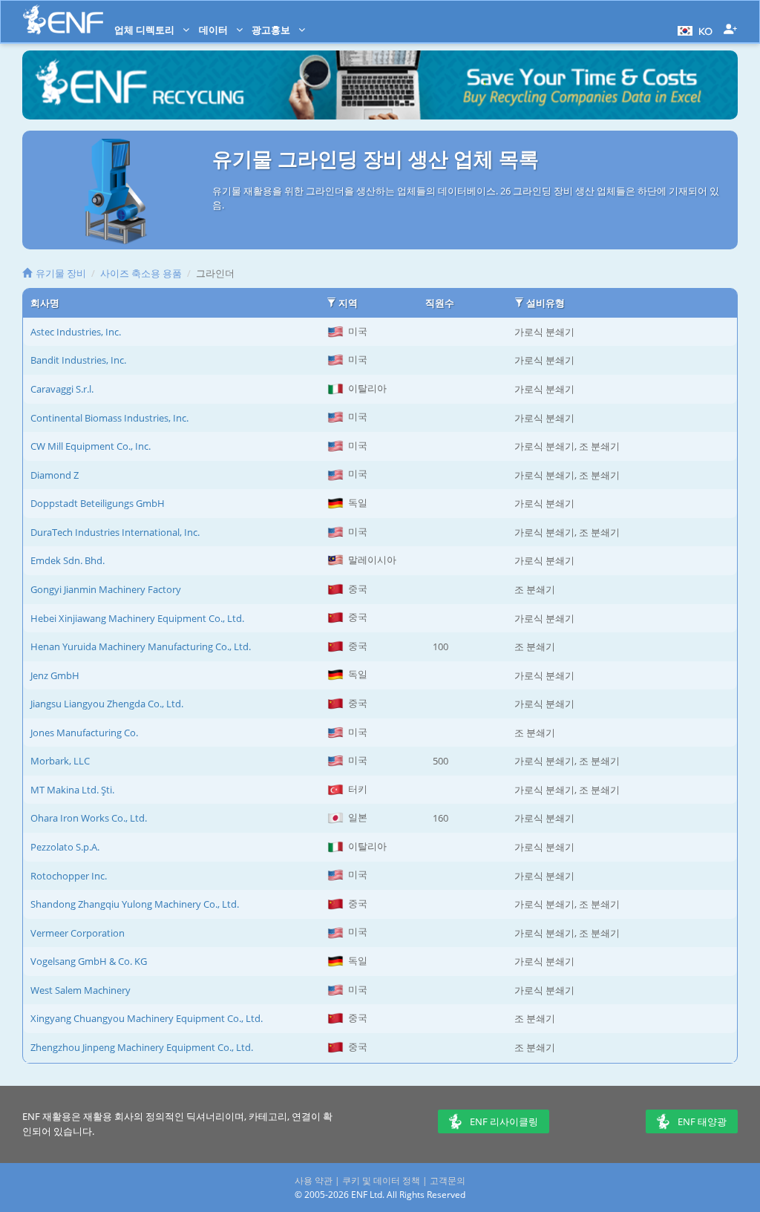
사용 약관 (313, 1180)
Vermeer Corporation (77, 933)
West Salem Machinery (80, 990)
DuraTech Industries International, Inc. (115, 532)
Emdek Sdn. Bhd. (67, 560)
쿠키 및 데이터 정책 (381, 1180)
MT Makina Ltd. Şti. (72, 789)
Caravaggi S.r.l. (62, 389)
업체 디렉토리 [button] (145, 30)
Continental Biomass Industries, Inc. (109, 418)
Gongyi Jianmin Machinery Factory (105, 589)
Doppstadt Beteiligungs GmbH (97, 503)
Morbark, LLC (60, 760)
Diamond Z (54, 475)
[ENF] (63, 19)
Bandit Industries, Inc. (78, 360)
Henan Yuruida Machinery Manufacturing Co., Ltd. (140, 646)
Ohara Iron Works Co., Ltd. (88, 818)
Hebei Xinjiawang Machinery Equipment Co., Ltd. (137, 618)
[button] (693, 30)
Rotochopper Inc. (68, 875)
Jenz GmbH (54, 675)
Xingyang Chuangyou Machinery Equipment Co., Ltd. (146, 1018)
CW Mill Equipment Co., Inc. (90, 446)
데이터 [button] (214, 30)
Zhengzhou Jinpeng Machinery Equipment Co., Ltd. (141, 1047)
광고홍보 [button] (272, 30)
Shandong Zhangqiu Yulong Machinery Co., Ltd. (134, 904)
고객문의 (447, 1180)
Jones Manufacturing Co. (84, 732)
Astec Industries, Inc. (75, 331)
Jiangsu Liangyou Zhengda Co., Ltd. (106, 703)
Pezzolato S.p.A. (64, 847)
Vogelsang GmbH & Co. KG (88, 961)
